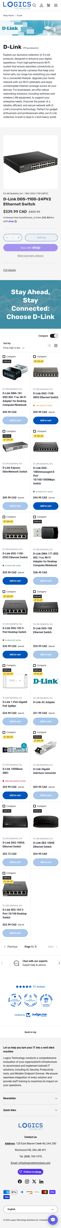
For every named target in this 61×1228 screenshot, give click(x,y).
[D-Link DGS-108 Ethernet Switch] (46, 607)
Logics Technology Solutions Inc (24, 1220)
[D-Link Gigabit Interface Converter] (46, 748)
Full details (9, 270)
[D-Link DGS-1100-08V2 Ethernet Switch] (46, 372)
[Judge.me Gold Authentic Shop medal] (30, 1000)
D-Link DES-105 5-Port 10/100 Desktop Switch (15, 913)
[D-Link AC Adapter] (46, 681)
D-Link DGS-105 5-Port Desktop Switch (14, 630)
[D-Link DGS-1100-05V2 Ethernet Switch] (15, 532)
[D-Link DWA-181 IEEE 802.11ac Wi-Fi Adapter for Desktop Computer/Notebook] (15, 372)
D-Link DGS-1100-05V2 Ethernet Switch (15, 555)
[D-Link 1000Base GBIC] (15, 747)
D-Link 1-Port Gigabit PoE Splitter (15, 704)
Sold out (41, 237)
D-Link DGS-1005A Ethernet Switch (14, 844)
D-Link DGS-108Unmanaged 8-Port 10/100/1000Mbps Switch (44, 475)
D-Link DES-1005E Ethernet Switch (43, 844)
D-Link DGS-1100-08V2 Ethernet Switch (45, 395)
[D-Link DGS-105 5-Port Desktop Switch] (15, 607)
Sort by (7, 343)
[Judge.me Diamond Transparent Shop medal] (14, 1000)
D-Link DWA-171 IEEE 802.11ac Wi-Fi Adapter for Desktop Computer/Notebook (45, 559)
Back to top (30, 1032)
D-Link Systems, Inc (13, 193)
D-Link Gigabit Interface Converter (44, 771)
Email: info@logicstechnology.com (30, 1162)
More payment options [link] (30, 255)
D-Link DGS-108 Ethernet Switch (42, 630)
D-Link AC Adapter (44, 702)
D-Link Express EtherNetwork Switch (15, 469)
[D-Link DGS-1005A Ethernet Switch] (15, 821)
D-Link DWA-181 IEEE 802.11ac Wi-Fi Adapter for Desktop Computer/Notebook (15, 399)
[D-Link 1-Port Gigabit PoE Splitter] (15, 681)
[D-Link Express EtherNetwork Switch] (15, 446)
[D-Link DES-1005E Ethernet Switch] (46, 821)
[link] (49, 947)
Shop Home (8, 15)
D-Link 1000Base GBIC (13, 770)
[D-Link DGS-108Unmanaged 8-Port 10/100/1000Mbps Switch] (46, 447)
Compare (43, 336)
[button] (48, 5)
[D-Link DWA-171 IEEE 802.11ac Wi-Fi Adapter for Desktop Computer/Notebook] (46, 532)
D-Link (19, 15)
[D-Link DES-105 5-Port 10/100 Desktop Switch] (15, 888)
